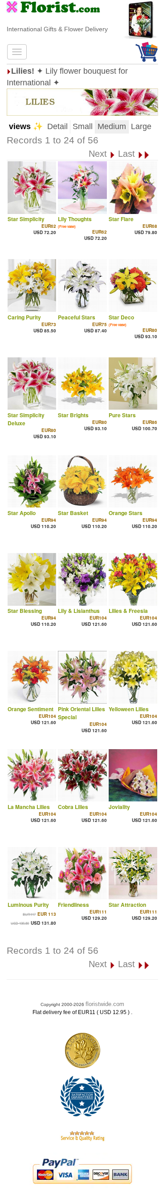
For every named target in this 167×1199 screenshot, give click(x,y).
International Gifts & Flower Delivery (57, 29)
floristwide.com (105, 1004)
